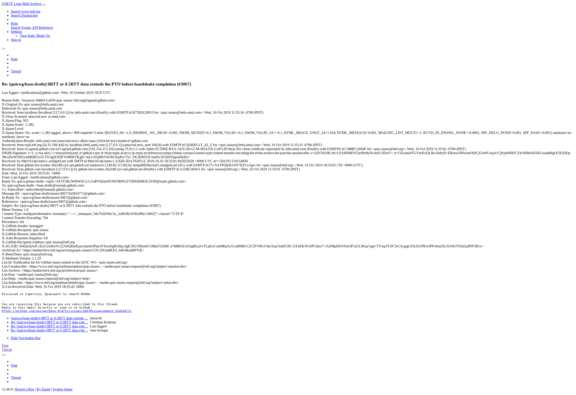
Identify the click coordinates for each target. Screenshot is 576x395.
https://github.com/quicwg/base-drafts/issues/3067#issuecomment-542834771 (66, 311)
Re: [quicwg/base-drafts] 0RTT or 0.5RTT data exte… (49, 322)
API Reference (42, 27)
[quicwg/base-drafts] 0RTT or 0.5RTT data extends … (49, 318)
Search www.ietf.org (25, 11)
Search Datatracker (24, 15)
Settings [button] (16, 32)
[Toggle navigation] (44, 5)
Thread (16, 71)
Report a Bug (24, 389)
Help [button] (14, 23)
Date (14, 59)
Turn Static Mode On (35, 36)
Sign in (16, 40)
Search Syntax (21, 27)
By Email (43, 389)
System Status (62, 389)
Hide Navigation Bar (25, 338)
